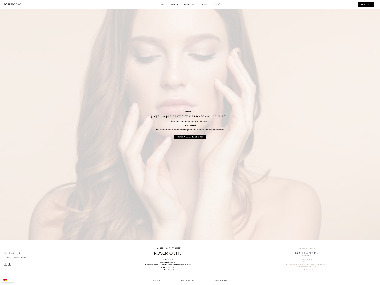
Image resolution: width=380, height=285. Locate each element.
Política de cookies (221, 280)
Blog (194, 4)
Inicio (163, 4)
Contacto (204, 4)
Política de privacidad (187, 280)
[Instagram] (5, 263)
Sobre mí (216, 4)
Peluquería (173, 4)
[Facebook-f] (9, 263)
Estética (185, 4)
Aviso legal (156, 280)
